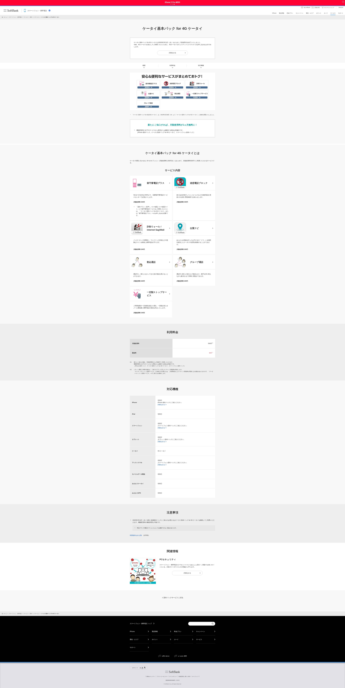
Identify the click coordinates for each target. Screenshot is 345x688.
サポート (133, 647)
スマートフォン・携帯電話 (15, 17)
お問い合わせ (165, 656)
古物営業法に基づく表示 (184, 676)
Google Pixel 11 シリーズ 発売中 (172, 2)
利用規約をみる (135, 535)
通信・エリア (134, 639)
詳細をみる (172, 53)
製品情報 (155, 631)
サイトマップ (195, 676)
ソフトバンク (172, 672)
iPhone (132, 631)
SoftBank (11, 10)
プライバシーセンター (162, 676)
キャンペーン (200, 631)
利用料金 (172, 65)
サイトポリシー (173, 676)
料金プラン (177, 631)
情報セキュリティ (150, 676)
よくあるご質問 (182, 656)
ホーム (5, 17)
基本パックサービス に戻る (173, 598)
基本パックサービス (35, 17)
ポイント (155, 639)
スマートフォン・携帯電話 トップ (141, 623)
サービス (26, 17)
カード (176, 639)
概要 (144, 65)
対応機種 (201, 65)
